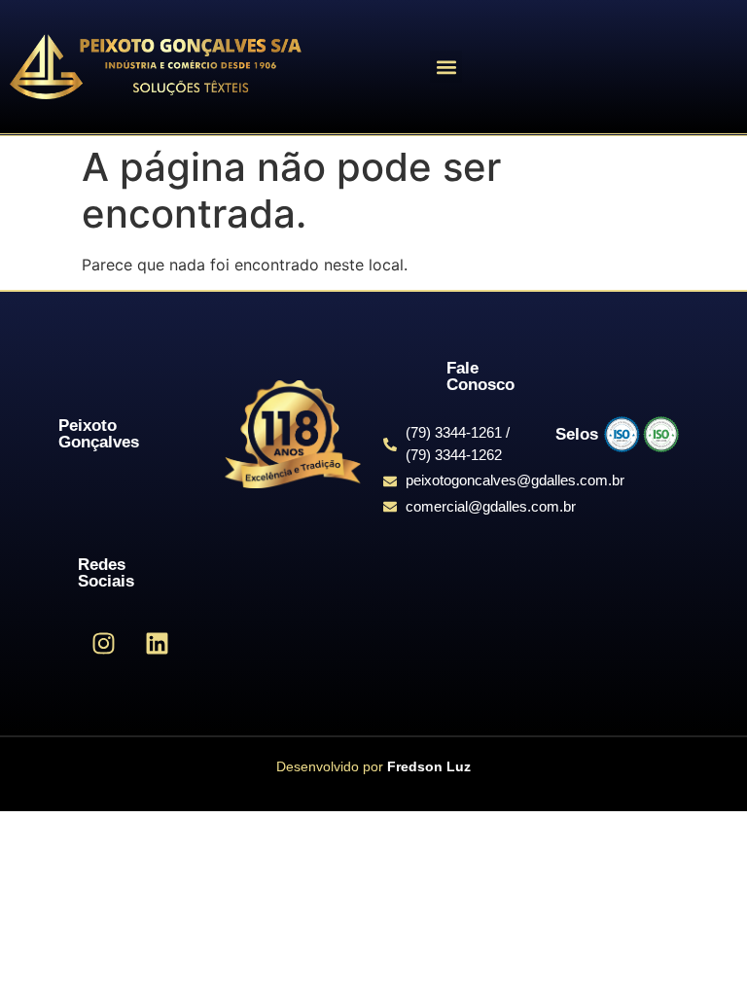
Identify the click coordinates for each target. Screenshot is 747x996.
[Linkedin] (156, 643)
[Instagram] (103, 643)
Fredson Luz (429, 766)
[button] (446, 67)
